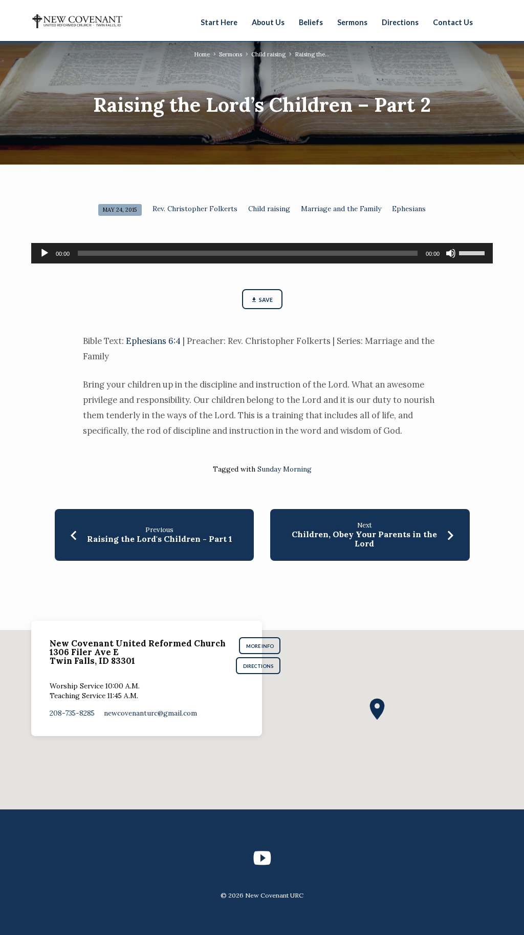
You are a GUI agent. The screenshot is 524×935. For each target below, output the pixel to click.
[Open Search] (488, 21)
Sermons (352, 22)
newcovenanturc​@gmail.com (150, 713)
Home (202, 54)
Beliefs (311, 22)
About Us (268, 22)
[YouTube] (262, 858)
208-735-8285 (72, 713)
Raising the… (312, 54)
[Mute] (451, 253)
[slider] (473, 252)
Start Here (219, 22)
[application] (261, 253)
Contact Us (453, 22)
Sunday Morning (284, 469)
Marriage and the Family (341, 208)
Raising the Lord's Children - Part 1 (159, 539)
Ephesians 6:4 (153, 341)
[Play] (44, 253)
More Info (260, 646)
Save (265, 299)
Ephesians (409, 208)
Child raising (268, 54)
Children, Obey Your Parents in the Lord (364, 538)
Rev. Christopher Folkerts (194, 208)
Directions (400, 22)
